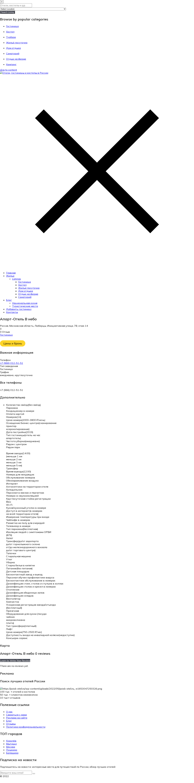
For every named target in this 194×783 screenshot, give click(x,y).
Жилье (10, 275)
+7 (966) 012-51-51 (11, 363)
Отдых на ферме (28, 293)
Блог (9, 300)
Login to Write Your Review (15, 660)
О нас (9, 711)
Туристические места (25, 306)
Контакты (12, 312)
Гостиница (24, 281)
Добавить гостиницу (19, 309)
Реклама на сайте (16, 717)
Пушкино (11, 749)
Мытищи (11, 743)
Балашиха (12, 752)
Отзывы (11, 723)
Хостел (22, 284)
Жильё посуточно (29, 287)
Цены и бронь (12, 343)
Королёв (11, 740)
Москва (10, 746)
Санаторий (24, 297)
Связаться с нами (16, 714)
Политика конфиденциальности (25, 726)
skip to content (8, 69)
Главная (11, 272)
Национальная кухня (24, 303)
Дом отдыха (25, 290)
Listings (16, 278)
